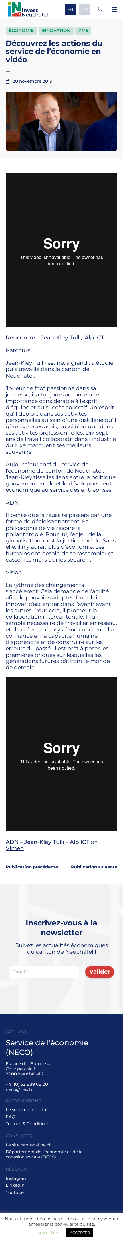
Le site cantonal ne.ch (29, 1145)
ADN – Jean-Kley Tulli (35, 842)
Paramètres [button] (46, 1232)
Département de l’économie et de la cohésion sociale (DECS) (44, 1154)
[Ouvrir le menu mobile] (114, 9)
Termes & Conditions (27, 1123)
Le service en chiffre (27, 1109)
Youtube (15, 1192)
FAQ (10, 1116)
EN (85, 9)
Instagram (17, 1178)
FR (70, 9)
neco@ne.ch (19, 1089)
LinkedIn (15, 1185)
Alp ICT (94, 337)
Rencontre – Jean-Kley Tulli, (44, 337)
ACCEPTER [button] (80, 1232)
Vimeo (15, 848)
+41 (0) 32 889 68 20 (27, 1084)
